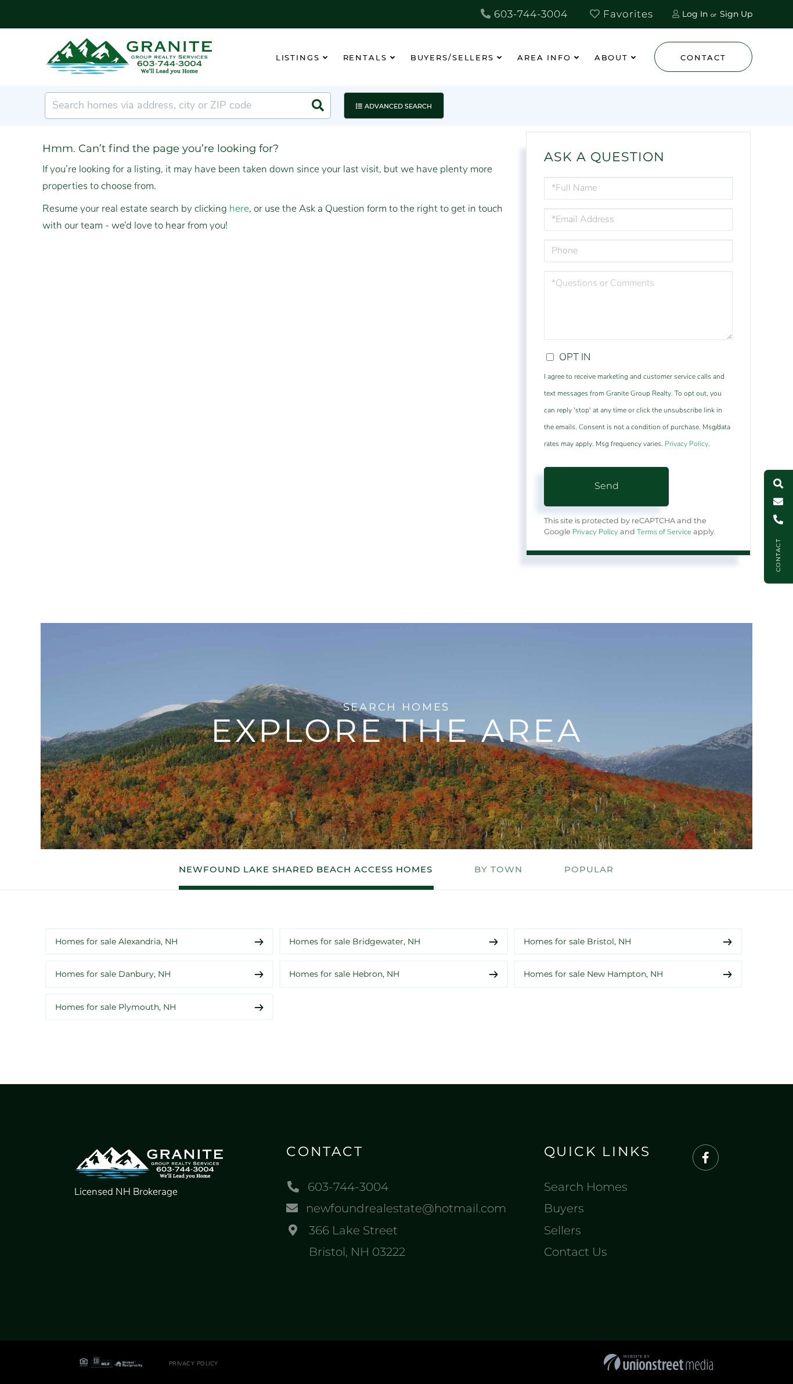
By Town (498, 869)
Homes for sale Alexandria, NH (116, 941)
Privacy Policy (686, 443)
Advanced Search (398, 106)
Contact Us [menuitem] (575, 1252)
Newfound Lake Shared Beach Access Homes (305, 869)
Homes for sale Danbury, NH (113, 974)
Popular (589, 869)
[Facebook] (705, 1158)
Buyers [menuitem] (564, 1208)
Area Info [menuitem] (544, 57)
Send (606, 485)
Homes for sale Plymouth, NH (115, 1007)
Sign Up (736, 14)
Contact (703, 57)
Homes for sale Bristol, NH (577, 941)
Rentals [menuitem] (365, 57)
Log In (695, 14)
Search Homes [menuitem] (586, 1187)
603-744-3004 (529, 14)
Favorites (626, 14)
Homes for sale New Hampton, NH (593, 974)
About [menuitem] (611, 57)
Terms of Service (664, 532)
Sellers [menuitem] (562, 1230)
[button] (317, 105)
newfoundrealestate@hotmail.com (406, 1208)
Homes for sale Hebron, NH (344, 974)
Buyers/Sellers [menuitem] (452, 57)
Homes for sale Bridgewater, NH (354, 941)
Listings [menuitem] (298, 57)
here (239, 208)
